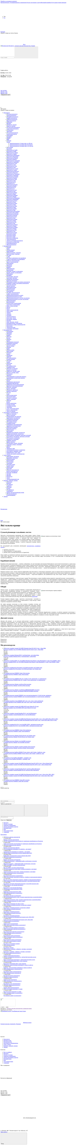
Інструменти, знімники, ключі (14, 451)
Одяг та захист (7, 455)
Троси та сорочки (11, 411)
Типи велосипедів (11, 239)
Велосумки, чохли (11, 318)
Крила (8, 308)
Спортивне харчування (12, 328)
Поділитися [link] (3, 640)
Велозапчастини (8, 330)
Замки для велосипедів (12, 310)
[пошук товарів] (26, 52)
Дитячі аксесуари (11, 327)
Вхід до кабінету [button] (8, 1052)
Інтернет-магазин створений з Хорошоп (11, 1024)
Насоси (8, 307)
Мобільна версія (27, 1022)
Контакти (3, 2)
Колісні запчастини (11, 403)
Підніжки (9, 315)
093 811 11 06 (4, 92)
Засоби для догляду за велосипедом (15, 453)
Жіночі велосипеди (11, 244)
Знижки (6, 496)
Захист (8, 477)
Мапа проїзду (4, 1132)
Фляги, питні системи (12, 306)
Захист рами (10, 311)
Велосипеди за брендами (13, 242)
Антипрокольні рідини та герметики (16, 449)
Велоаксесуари (7, 246)
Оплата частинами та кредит (34, 2)
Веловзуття (9, 476)
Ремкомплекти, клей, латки (13, 452)
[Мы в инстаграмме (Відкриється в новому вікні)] (34, 14)
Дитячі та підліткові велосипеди (15, 240)
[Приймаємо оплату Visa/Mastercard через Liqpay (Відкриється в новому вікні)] (13, 1011)
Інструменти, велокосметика (11, 412)
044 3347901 (4, 90)
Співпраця (63, 2)
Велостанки (10, 326)
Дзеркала (9, 314)
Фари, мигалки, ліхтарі (12, 322)
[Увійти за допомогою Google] (36, 810)
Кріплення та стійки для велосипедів (16, 324)
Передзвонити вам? (5, 94)
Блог (50, 2)
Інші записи (4, 834)
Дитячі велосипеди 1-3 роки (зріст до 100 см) (21, 143)
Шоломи (9, 475)
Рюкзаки (9, 320)
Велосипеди (7, 112)
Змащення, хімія (11, 448)
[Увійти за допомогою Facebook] (12, 810)
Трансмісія (9, 407)
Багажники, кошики (12, 319)
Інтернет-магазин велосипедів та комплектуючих (19, 1008)
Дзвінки (9, 312)
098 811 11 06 (4, 93)
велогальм (34, 596)
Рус (4, 17)
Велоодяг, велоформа (12, 472)
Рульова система (11, 404)
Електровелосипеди (12, 243)
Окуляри (9, 473)
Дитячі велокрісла (11, 316)
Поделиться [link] (4, 639)
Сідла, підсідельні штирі (13, 408)
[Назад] (1, 998)
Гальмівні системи (11, 406)
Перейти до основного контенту (9, 1)
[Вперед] (2, 998)
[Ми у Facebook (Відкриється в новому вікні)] (12, 14)
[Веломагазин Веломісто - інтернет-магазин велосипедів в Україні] (8, 1005)
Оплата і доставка (9, 2)
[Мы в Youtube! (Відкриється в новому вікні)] (56, 14)
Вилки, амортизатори (12, 410)
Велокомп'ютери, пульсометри (14, 323)
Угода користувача (56, 2)
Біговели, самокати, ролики (11, 480)
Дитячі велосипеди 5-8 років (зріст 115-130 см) (21, 146)
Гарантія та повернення (20, 2)
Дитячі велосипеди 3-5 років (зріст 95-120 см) (21, 144)
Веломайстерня (45, 2)
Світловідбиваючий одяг (13, 479)
